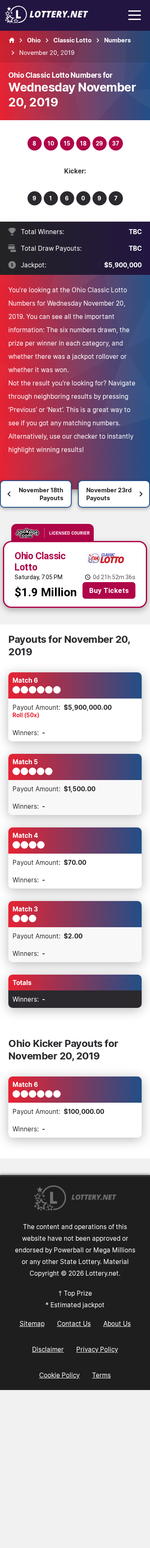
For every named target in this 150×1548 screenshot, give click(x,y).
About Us (117, 1323)
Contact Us (74, 1323)
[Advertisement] (75, 1469)
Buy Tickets (109, 590)
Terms (101, 1375)
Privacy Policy (97, 1349)
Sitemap (32, 1323)
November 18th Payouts (41, 494)
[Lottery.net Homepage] (12, 40)
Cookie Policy (59, 1375)
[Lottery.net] (46, 21)
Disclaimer (48, 1349)
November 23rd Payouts (109, 494)
